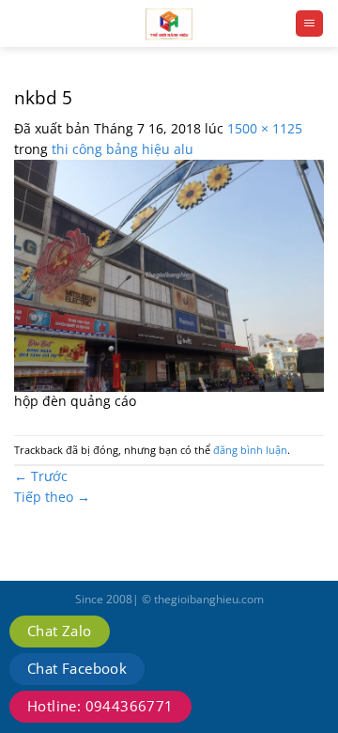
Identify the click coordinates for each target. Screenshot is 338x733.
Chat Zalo (59, 630)
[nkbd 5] (169, 274)
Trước (41, 476)
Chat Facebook (77, 668)
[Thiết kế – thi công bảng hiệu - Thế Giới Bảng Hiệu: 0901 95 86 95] (169, 23)
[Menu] (309, 23)
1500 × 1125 (264, 128)
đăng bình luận (250, 450)
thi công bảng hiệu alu (122, 149)
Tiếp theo (52, 497)
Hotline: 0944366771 (100, 705)
